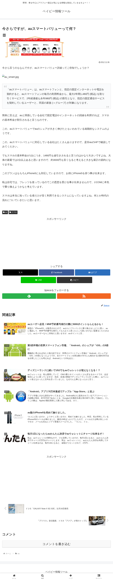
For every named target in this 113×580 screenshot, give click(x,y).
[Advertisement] (56, 240)
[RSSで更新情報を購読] (84, 296)
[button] (74, 280)
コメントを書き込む (56, 544)
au (6, 212)
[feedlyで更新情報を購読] (29, 296)
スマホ (14, 212)
